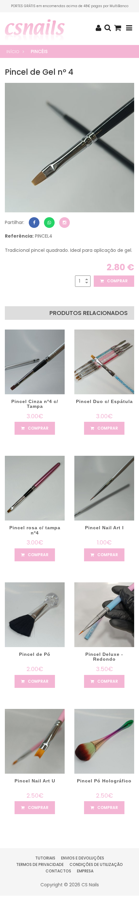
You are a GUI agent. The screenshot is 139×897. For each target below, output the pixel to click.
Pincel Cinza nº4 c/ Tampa (34, 404)
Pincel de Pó (34, 654)
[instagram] (64, 222)
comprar (117, 281)
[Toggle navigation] (129, 28)
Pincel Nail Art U (35, 780)
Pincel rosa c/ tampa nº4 (34, 530)
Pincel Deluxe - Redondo (104, 657)
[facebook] (34, 222)
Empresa (85, 871)
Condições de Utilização (96, 864)
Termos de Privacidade (40, 864)
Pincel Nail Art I (104, 527)
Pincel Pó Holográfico (104, 780)
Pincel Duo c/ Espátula (104, 401)
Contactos (58, 871)
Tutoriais (45, 858)
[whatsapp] (49, 222)
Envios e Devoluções (82, 858)
